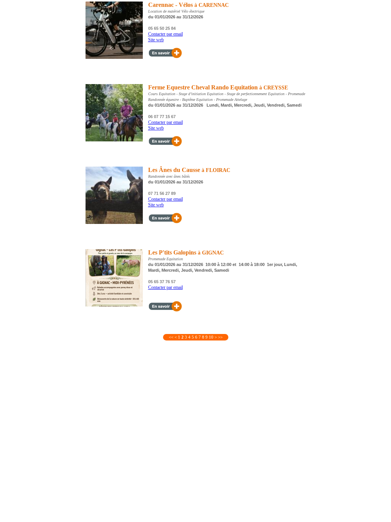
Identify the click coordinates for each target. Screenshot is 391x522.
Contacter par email (165, 34)
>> (220, 337)
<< (171, 337)
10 (211, 337)
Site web (156, 39)
